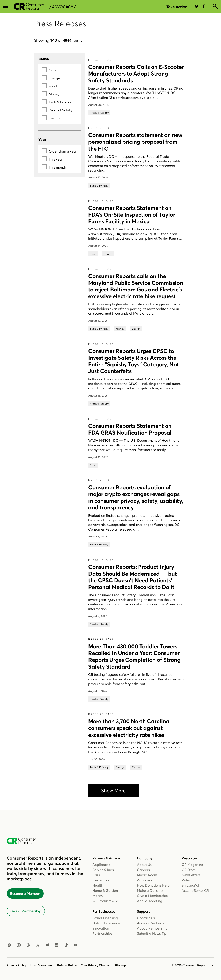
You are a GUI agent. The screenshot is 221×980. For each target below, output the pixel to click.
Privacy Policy (16, 965)
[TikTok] (66, 945)
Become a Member (25, 893)
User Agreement (41, 965)
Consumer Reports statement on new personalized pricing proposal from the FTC (135, 142)
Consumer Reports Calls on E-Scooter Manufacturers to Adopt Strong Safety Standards (136, 73)
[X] (37, 945)
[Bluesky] (47, 945)
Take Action (176, 6)
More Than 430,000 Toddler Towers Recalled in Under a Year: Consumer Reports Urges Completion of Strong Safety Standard (134, 656)
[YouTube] (75, 945)
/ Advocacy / (62, 7)
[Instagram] (18, 945)
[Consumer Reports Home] (23, 841)
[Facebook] (9, 945)
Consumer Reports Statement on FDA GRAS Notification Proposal (130, 429)
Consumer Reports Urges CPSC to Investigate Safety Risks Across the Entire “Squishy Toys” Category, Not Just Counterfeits (133, 361)
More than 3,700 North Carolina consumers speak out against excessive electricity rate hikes (128, 728)
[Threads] (28, 945)
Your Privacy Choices (95, 965)
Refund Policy (67, 965)
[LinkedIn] (56, 945)
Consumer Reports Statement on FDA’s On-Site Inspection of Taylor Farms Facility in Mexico (131, 215)
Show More (113, 791)
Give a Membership (25, 911)
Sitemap (120, 965)
